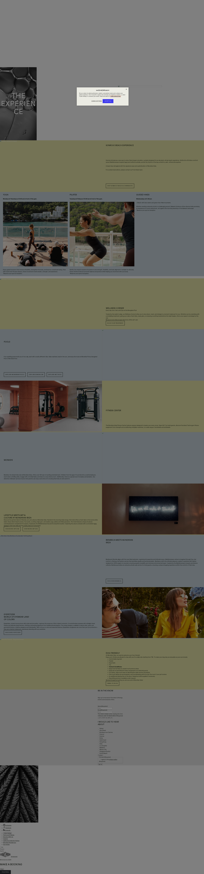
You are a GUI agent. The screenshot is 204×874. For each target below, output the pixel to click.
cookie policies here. (115, 96)
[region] (103, 96)
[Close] (126, 89)
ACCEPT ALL (108, 101)
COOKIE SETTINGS (96, 101)
